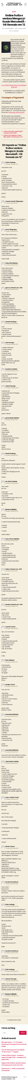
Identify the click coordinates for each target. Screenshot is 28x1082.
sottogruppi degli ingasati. (16, 112)
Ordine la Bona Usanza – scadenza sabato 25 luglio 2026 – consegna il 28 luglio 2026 (13, 1057)
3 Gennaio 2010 (21, 28)
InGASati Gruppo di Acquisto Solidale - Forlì (14, 4)
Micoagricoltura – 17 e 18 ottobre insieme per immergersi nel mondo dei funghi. (13, 1044)
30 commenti (15, 31)
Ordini (14, 11)
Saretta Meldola (9, 28)
